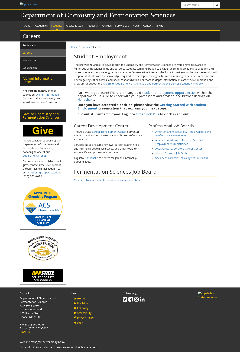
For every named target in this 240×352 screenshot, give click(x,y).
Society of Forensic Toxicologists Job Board (181, 158)
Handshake (85, 99)
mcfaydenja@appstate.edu (42, 172)
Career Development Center (109, 131)
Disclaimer (83, 303)
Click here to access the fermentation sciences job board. (108, 180)
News (136, 25)
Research (92, 25)
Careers (27, 52)
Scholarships (29, 67)
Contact (148, 25)
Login (79, 322)
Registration (29, 45)
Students (56, 25)
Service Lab (122, 25)
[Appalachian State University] (68, 4)
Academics (41, 25)
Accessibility (84, 313)
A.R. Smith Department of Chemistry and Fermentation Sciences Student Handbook (153, 83)
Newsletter (29, 60)
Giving (159, 25)
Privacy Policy (85, 317)
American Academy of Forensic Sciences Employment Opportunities (179, 142)
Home (74, 47)
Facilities (107, 25)
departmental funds (35, 155)
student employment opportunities (169, 93)
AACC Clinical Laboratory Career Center (178, 148)
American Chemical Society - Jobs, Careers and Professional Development (183, 133)
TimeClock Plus (147, 114)
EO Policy (82, 308)
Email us (25, 332)
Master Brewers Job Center (172, 153)
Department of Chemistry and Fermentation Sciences (98, 15)
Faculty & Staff (74, 25)
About (27, 25)
